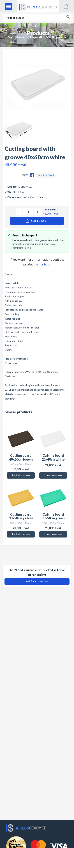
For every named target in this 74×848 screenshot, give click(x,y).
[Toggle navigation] (8, 6)
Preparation (37, 37)
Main (11, 37)
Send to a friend (45, 175)
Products (22, 37)
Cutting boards (56, 37)
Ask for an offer (35, 581)
